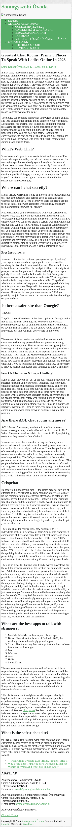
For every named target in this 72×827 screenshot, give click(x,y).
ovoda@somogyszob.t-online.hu (32, 789)
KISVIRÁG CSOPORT (28, 47)
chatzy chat (29, 710)
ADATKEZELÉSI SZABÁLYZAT (34, 29)
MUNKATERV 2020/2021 (29, 26)
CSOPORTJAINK (18, 41)
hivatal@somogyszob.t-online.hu (32, 803)
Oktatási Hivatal (9, 815)
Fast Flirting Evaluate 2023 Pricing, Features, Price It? (38, 760)
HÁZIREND (22, 35)
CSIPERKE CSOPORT (28, 44)
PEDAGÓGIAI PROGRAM (30, 32)
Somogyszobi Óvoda (24, 7)
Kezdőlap (13, 20)
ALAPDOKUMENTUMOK (23, 23)
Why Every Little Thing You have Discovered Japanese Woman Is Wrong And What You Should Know (37, 765)
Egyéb (52, 66)
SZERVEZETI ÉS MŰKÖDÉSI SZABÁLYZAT (41, 38)
